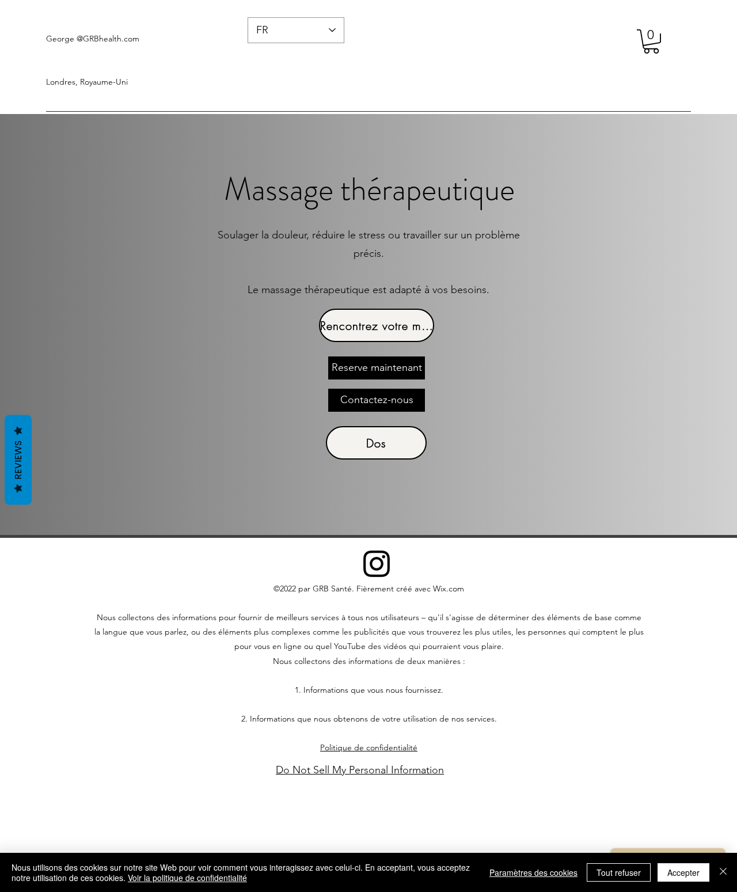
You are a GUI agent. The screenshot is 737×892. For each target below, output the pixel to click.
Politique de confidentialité (368, 747)
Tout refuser (619, 872)
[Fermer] (723, 872)
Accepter (683, 872)
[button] (651, 41)
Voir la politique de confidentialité (187, 877)
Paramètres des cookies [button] (533, 872)
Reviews (18, 459)
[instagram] (376, 564)
